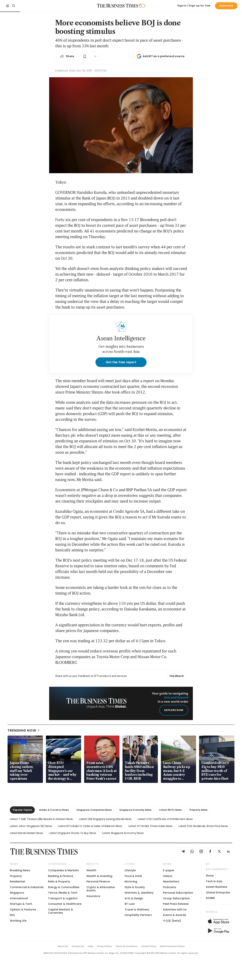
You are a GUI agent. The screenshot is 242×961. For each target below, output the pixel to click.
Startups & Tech (21, 904)
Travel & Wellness (137, 909)
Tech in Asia (214, 881)
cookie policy (148, 946)
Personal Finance (98, 881)
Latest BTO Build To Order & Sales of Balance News (90, 826)
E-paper (168, 870)
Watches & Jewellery (139, 893)
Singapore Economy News (135, 809)
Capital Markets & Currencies (60, 911)
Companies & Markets (63, 870)
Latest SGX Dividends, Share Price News (203, 826)
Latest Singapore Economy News (122, 833)
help (90, 946)
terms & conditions (126, 946)
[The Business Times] (117, 6)
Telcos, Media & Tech (62, 893)
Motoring (131, 881)
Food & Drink (133, 876)
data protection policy (172, 946)
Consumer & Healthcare (64, 904)
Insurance (93, 896)
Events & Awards (174, 915)
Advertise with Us (175, 909)
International (19, 898)
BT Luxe (130, 904)
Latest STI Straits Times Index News (150, 826)
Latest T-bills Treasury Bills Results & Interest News (41, 819)
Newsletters (171, 881)
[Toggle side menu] (8, 6)
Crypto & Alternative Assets (100, 888)
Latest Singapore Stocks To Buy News (72, 833)
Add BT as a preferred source (164, 56)
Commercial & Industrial (26, 887)
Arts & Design (134, 898)
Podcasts (169, 887)
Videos (167, 876)
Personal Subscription (178, 893)
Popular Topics (22, 809)
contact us (78, 946)
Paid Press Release (176, 904)
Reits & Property (59, 881)
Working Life (18, 921)
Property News (198, 809)
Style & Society (135, 887)
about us (63, 946)
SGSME (210, 898)
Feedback (177, 676)
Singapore (17, 893)
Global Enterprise (218, 892)
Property (16, 876)
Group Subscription (176, 898)
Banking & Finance (60, 876)
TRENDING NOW (22, 730)
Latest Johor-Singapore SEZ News (31, 826)
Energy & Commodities (63, 887)
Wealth (91, 870)
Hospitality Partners (138, 915)
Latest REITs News (170, 809)
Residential (17, 881)
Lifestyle (130, 870)
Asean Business (216, 887)
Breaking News (20, 870)
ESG (12, 915)
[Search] (14, 6)
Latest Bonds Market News (26, 833)
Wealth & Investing (99, 876)
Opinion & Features (23, 909)
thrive (210, 876)
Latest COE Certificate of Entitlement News (165, 819)
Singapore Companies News (94, 809)
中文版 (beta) (172, 921)
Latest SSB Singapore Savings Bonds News (105, 819)
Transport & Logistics (63, 898)
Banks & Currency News (54, 809)
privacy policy (104, 946)
